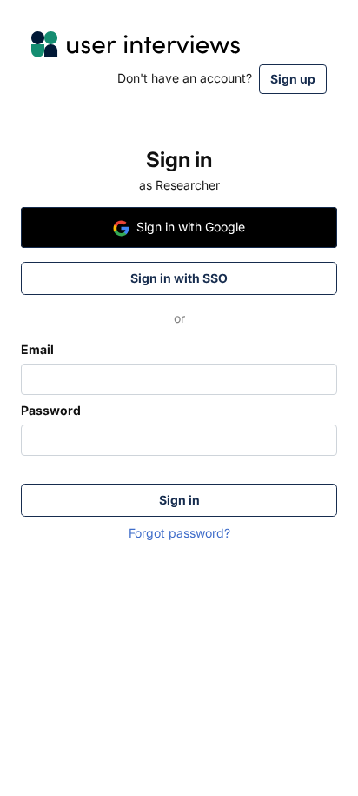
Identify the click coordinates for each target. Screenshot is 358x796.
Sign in (179, 499)
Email (37, 349)
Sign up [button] (292, 78)
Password (51, 410)
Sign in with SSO (179, 278)
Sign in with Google (190, 226)
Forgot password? (179, 532)
